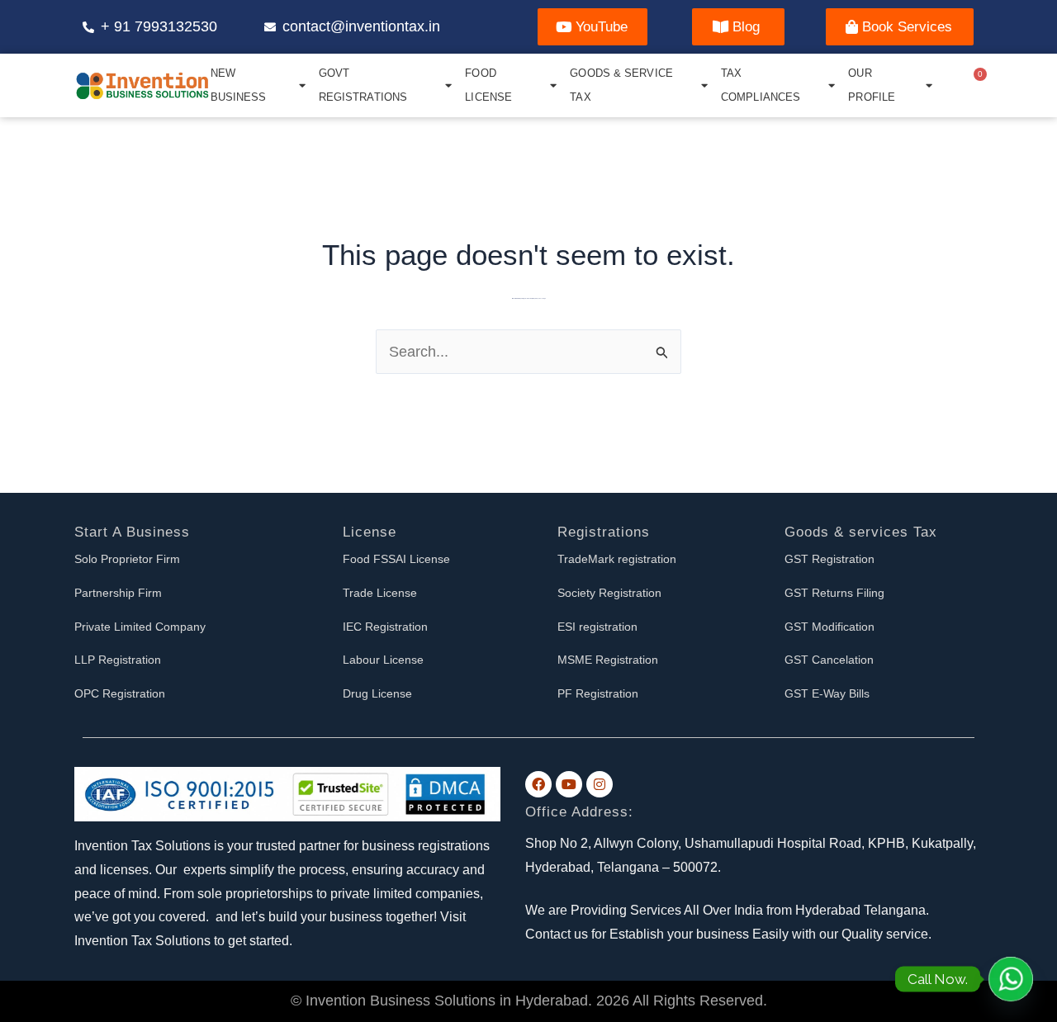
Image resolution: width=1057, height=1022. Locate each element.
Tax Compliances (760, 85)
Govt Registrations (363, 85)
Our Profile (871, 85)
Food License (488, 85)
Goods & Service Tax (621, 85)
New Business (239, 85)
